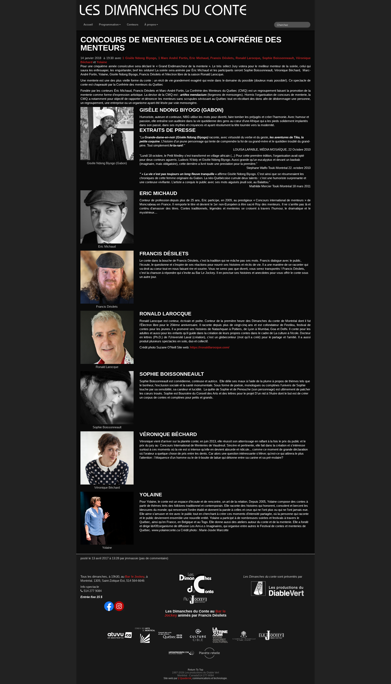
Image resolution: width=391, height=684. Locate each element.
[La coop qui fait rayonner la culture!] (198, 636)
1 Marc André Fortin (173, 58)
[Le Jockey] (271, 636)
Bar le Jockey (134, 576)
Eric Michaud (199, 58)
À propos (150, 24)
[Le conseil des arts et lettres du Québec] (170, 636)
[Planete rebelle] (209, 653)
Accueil (88, 24)
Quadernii (185, 678)
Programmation (109, 24)
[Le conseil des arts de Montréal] (145, 636)
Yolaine (102, 62)
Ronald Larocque (248, 58)
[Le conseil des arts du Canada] (243, 636)
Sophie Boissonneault (278, 58)
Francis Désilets (222, 58)
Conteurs (132, 24)
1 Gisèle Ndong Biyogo (139, 58)
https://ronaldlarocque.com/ (209, 347)
